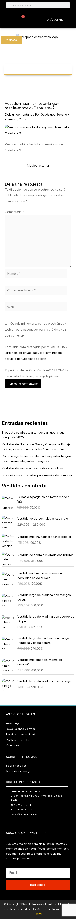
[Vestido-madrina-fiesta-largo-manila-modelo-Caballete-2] (38, 130)
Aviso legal (13, 723)
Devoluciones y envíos (21, 729)
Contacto (12, 745)
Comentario (14, 212)
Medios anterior (38, 165)
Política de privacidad (22, 353)
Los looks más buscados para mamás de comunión (37, 475)
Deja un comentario (18, 114)
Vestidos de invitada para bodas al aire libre (32, 468)
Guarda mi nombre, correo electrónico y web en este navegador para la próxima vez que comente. (36, 329)
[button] (38, 67)
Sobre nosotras (16, 765)
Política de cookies (18, 740)
